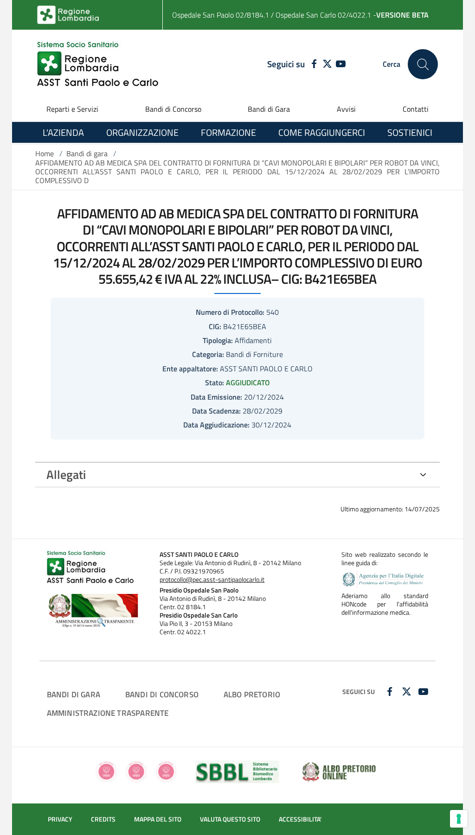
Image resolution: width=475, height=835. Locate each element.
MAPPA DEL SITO (157, 819)
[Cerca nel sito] (423, 64)
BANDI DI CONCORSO (162, 694)
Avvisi (346, 109)
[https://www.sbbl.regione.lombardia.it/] (237, 771)
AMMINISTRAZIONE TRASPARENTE (108, 713)
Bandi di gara (87, 153)
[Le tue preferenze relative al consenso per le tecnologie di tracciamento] (459, 819)
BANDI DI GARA (73, 694)
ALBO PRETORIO (252, 694)
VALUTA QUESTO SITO (230, 819)
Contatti (416, 109)
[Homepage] (97, 64)
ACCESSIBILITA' (300, 819)
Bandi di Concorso (173, 109)
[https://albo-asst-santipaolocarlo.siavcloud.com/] (338, 771)
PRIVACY (60, 819)
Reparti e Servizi (72, 109)
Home (44, 153)
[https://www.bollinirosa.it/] (136, 771)
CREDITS (103, 819)
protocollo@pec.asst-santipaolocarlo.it (212, 579)
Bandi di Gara (269, 109)
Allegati (66, 474)
